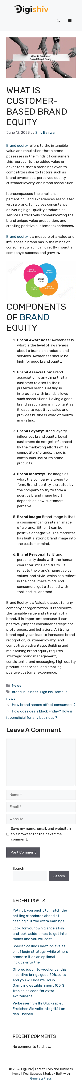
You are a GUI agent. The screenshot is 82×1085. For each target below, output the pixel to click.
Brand (34, 317)
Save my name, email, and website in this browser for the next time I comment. (41, 833)
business (30, 692)
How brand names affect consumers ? (43, 705)
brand (17, 692)
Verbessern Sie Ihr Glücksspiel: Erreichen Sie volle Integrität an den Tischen (39, 1008)
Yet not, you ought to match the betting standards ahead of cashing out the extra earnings (40, 915)
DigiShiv (46, 692)
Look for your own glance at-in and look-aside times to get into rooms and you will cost (40, 933)
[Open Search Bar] (58, 20)
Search (18, 868)
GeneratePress (41, 1078)
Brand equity (17, 145)
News (16, 685)
